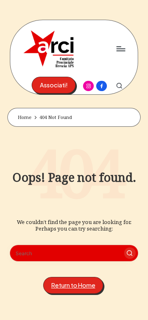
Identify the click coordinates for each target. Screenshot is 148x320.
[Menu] (120, 48)
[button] (54, 85)
